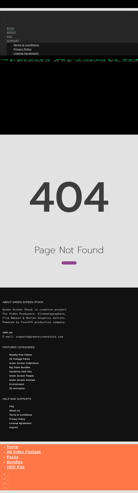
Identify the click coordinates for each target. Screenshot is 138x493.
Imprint (13, 427)
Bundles (15, 462)
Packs (12, 456)
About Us (14, 410)
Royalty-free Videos (20, 354)
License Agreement (20, 423)
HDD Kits (16, 467)
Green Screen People (21, 375)
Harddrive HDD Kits (20, 371)
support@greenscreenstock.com (39, 336)
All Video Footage (24, 451)
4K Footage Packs (19, 359)
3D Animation (17, 388)
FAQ (11, 406)
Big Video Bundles (19, 367)
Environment (16, 384)
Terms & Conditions (20, 414)
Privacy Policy (17, 419)
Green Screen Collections (24, 363)
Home (12, 446)
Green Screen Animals (22, 380)
